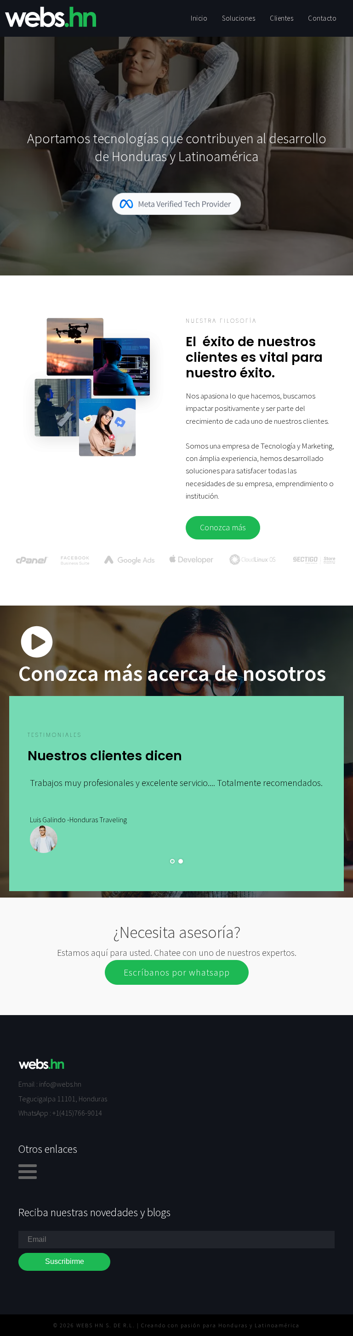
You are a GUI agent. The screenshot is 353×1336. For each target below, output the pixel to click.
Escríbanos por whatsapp (177, 972)
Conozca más (223, 527)
